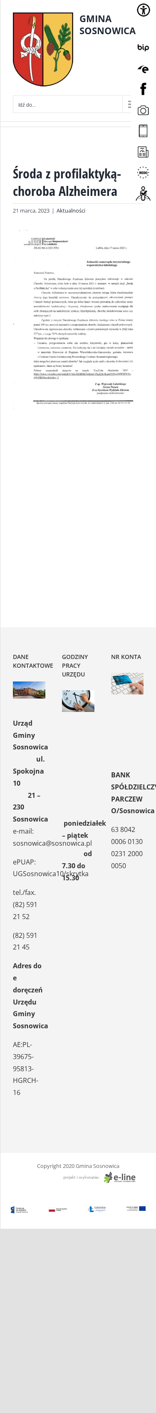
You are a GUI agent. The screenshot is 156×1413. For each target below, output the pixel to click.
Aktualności (71, 210)
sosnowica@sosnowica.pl (52, 843)
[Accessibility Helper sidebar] (143, 10)
